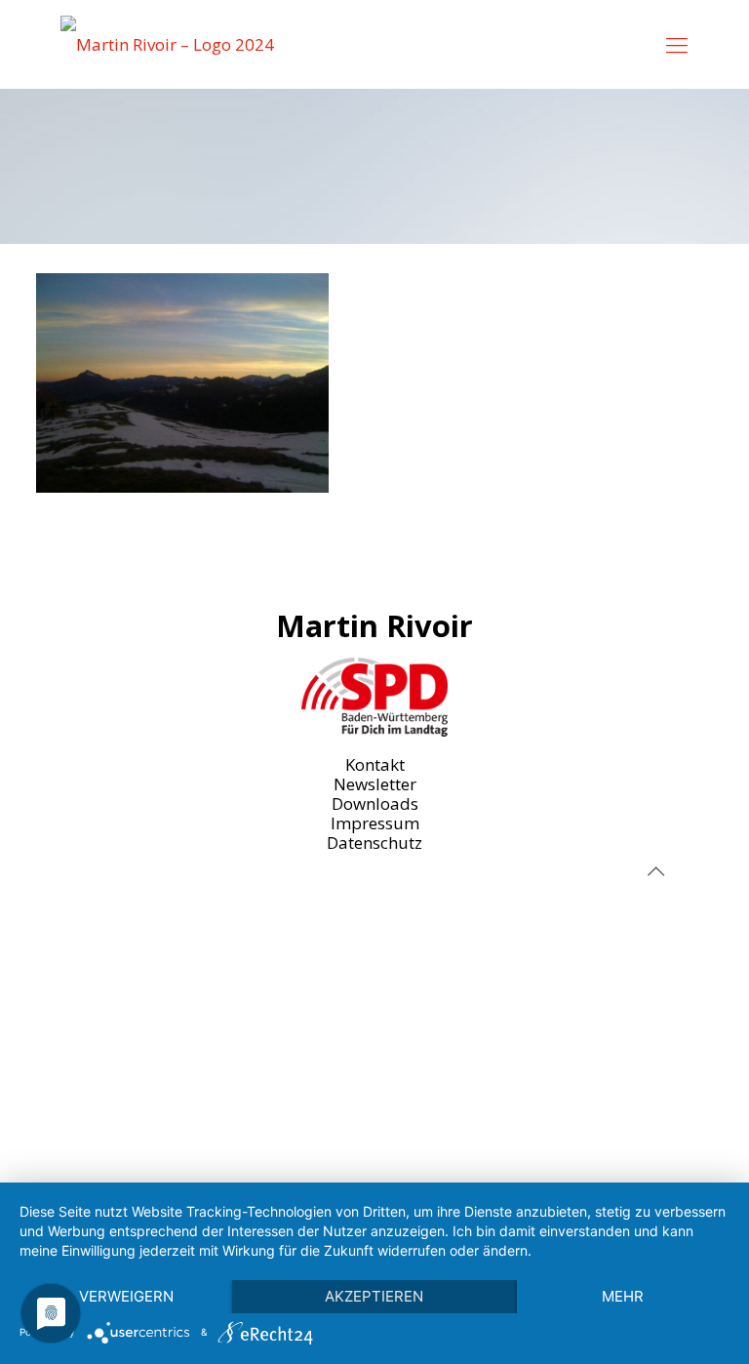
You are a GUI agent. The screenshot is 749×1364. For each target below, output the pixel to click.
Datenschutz (374, 842)
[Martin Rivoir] (167, 44)
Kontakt (375, 764)
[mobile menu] (676, 43)
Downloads (375, 803)
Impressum (375, 823)
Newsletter (375, 784)
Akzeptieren (374, 1296)
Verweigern (126, 1296)
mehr (623, 1296)
